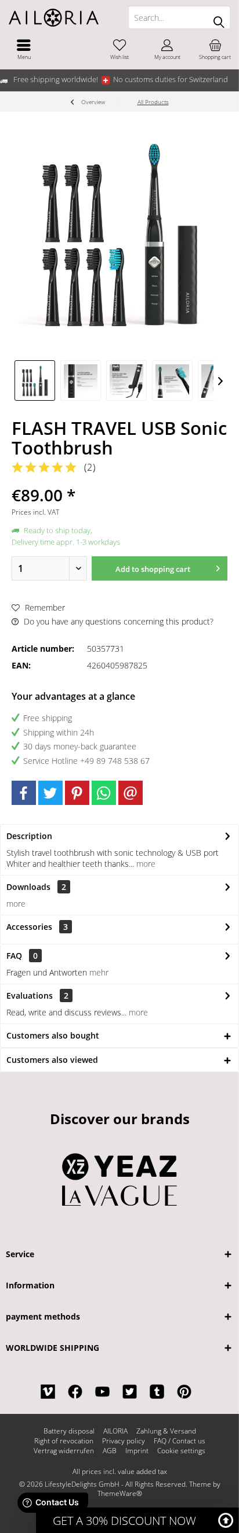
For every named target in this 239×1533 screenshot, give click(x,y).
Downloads (28, 886)
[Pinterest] (77, 793)
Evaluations (29, 995)
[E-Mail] (130, 793)
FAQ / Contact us (179, 1441)
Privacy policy (123, 1441)
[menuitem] (24, 49)
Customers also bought (52, 1035)
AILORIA (115, 1431)
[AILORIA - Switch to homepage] (60, 17)
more (144, 863)
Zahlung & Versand (166, 1431)
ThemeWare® (119, 1493)
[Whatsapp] (104, 793)
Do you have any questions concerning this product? (117, 621)
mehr (98, 972)
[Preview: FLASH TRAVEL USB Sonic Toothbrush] (35, 380)
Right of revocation (63, 1441)
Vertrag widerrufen (64, 1451)
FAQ (22, 955)
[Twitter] (50, 793)
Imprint (137, 1451)
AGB (110, 1451)
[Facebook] (24, 793)
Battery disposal (69, 1431)
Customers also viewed (52, 1059)
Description (29, 835)
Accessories (37, 926)
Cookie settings (181, 1451)
